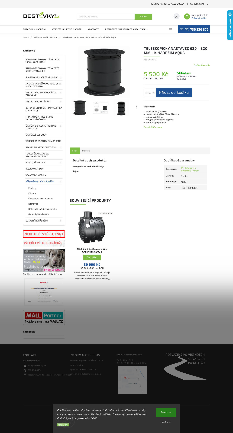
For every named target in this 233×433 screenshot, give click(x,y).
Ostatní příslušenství (38, 214)
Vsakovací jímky (35, 168)
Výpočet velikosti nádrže (83, 369)
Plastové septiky (35, 162)
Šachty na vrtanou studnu (41, 147)
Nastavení (63, 425)
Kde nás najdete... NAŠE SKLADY (168, 4)
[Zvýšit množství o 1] (153, 92)
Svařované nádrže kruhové (42, 77)
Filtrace (32, 193)
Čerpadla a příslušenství (40, 198)
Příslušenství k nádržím (40, 181)
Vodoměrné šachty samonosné (43, 141)
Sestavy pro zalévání (38, 101)
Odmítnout (166, 422)
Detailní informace (153, 127)
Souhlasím (166, 412)
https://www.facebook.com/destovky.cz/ (50, 374)
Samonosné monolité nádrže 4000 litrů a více (42, 69)
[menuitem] (36, 29)
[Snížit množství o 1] (146, 92)
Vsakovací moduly (36, 175)
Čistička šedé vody (36, 134)
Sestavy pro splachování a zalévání (41, 93)
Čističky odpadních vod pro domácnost (41, 127)
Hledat (143, 16)
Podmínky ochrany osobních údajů (77, 418)
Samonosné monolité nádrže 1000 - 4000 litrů (42, 60)
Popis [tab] (75, 150)
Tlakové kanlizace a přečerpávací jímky (37, 155)
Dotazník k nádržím (37, 220)
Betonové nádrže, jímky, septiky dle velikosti (44, 109)
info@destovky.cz (37, 365)
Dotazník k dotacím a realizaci (85, 373)
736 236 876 (34, 370)
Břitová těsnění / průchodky (42, 209)
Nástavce (33, 203)
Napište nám (197, 4)
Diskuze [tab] (86, 150)
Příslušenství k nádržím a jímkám (190, 169)
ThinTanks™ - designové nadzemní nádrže (39, 118)
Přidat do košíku (174, 92)
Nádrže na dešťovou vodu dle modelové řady (43, 85)
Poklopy (32, 188)
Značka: (202, 65)
